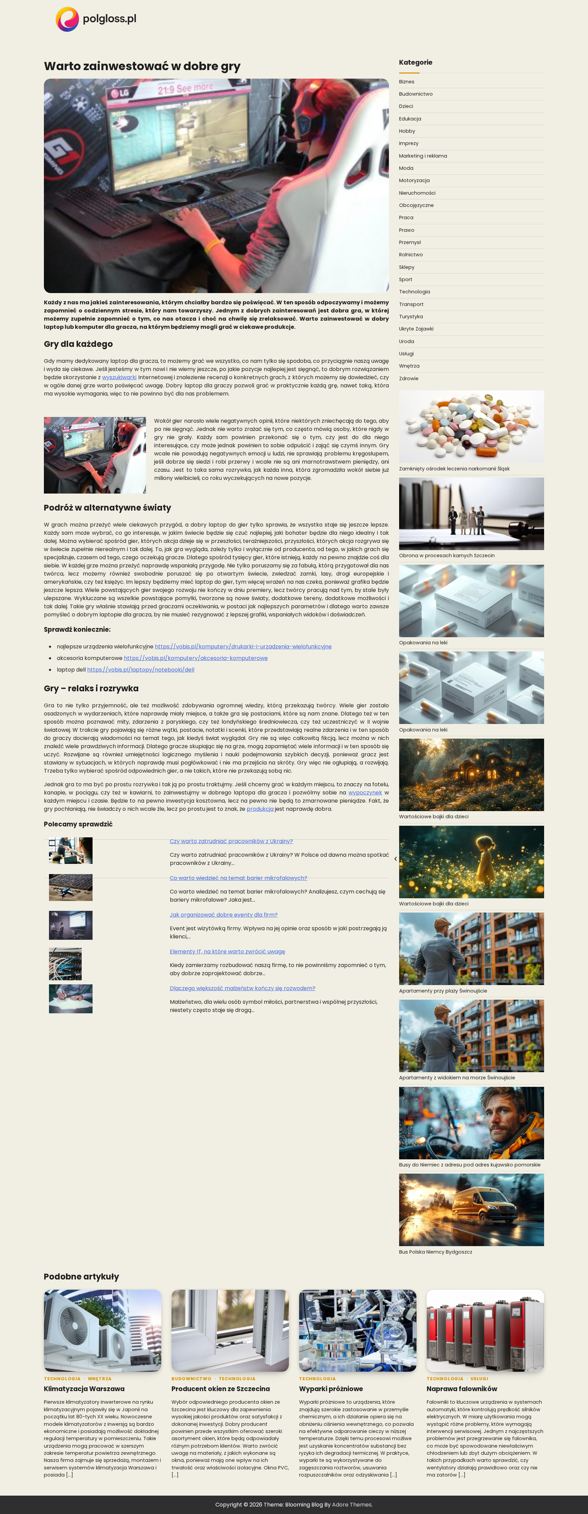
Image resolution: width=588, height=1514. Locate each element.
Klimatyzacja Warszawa (84, 1389)
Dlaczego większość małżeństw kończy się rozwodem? (242, 988)
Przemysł (410, 242)
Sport (405, 279)
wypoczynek (365, 792)
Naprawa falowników (462, 1389)
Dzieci (406, 106)
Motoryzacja (414, 180)
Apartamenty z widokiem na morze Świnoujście (457, 1077)
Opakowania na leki (423, 642)
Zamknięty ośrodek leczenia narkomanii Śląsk (454, 468)
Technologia (414, 291)
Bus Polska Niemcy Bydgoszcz (435, 1252)
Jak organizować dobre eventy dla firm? (224, 915)
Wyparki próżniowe (331, 1389)
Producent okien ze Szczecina (221, 1389)
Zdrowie (409, 378)
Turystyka (411, 316)
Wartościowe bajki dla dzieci (434, 816)
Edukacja (410, 118)
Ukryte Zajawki (416, 328)
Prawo (406, 230)
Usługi (406, 353)
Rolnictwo (411, 254)
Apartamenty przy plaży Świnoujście (443, 990)
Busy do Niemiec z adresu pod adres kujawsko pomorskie (470, 1164)
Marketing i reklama (423, 155)
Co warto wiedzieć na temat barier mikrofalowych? (238, 878)
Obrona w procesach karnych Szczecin (447, 555)
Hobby (407, 131)
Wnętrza (409, 366)
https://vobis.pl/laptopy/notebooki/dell (140, 670)
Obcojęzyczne (416, 205)
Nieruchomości (417, 193)
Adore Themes (352, 1505)
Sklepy (406, 267)
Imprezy (409, 143)
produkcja (260, 809)
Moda (406, 168)
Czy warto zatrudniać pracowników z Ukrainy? (231, 841)
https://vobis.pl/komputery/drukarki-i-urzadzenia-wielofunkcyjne (243, 646)
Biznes (406, 81)
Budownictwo (416, 94)
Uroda (406, 341)
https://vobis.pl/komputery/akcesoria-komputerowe (196, 658)
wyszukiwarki (119, 377)
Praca (406, 217)
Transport (411, 304)
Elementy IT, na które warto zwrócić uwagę (227, 951)
